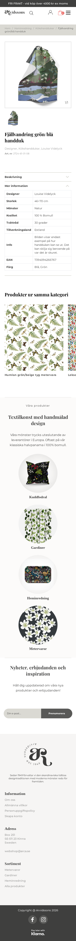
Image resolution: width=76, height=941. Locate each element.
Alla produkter (15, 886)
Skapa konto (13, 816)
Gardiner (11, 875)
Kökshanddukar (44, 28)
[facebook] (32, 919)
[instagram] (43, 919)
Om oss (10, 800)
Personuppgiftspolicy (20, 810)
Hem (8, 28)
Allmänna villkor (16, 805)
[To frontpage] (15, 12)
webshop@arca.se (17, 851)
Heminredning (23, 28)
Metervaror (12, 870)
